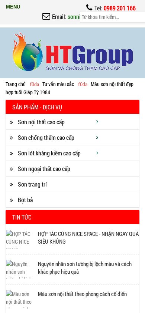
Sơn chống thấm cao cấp (45, 137)
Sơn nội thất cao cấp (41, 122)
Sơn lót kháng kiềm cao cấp (49, 153)
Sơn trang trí (32, 184)
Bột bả (25, 200)
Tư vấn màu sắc (58, 84)
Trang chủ (16, 84)
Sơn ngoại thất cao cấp (43, 168)
